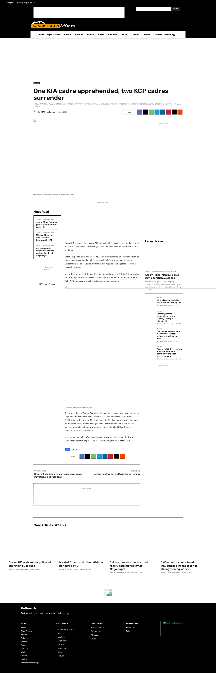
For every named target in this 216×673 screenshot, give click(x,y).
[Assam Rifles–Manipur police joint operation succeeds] (163, 256)
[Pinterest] (168, 112)
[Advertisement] (79, 12)
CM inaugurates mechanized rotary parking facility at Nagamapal (45, 252)
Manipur (36, 83)
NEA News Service (48, 112)
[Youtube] (210, 3)
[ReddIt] (180, 112)
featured (74, 449)
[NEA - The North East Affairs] (179, 628)
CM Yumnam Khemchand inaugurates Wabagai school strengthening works (168, 335)
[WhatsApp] (151, 112)
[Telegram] (157, 112)
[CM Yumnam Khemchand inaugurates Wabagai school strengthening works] (150, 333)
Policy (129, 631)
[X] (203, 3)
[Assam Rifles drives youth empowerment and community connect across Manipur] (150, 350)
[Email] (174, 112)
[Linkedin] (162, 112)
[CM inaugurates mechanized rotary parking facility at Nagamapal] (150, 315)
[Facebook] (197, 3)
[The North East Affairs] (106, 24)
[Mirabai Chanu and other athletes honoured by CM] (150, 302)
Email (93, 639)
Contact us (95, 631)
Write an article (97, 627)
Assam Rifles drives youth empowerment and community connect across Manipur (169, 352)
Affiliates (95, 635)
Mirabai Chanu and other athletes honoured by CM (45, 237)
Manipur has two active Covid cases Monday (116, 474)
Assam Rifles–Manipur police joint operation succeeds (47, 224)
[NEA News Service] (36, 112)
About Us (130, 627)
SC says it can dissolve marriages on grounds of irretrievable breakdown (58, 475)
